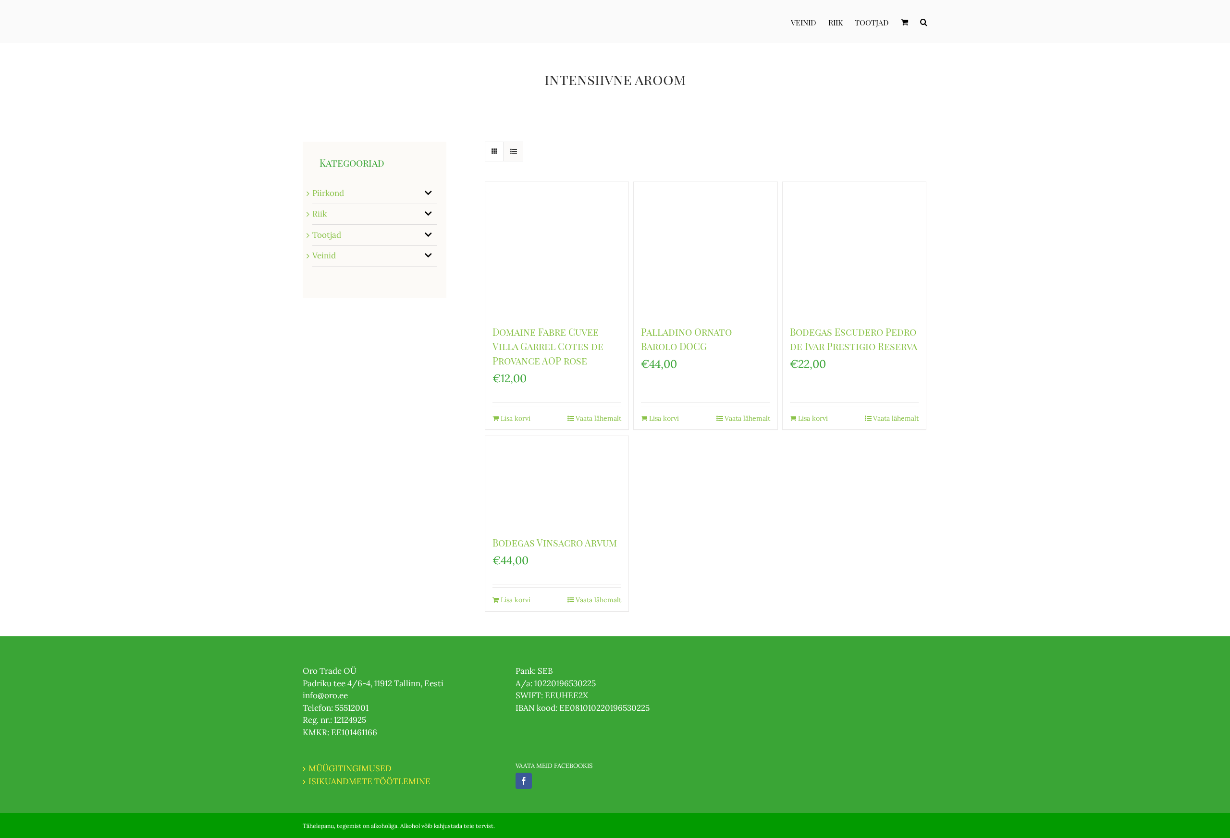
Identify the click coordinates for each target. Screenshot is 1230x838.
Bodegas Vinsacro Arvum (554, 542)
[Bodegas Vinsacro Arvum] (556, 481)
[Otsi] (923, 21)
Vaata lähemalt (598, 418)
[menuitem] (809, 21)
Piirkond (328, 193)
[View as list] (513, 151)
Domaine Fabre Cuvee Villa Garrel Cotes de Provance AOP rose (547, 346)
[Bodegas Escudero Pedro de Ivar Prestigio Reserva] (854, 248)
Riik (319, 213)
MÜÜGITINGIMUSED (350, 768)
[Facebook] (524, 781)
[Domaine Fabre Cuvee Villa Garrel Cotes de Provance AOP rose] (556, 248)
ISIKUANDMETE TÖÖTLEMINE (369, 781)
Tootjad (326, 235)
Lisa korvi (515, 418)
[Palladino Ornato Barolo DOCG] (705, 248)
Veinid (324, 255)
